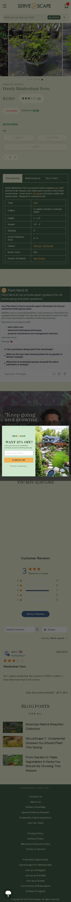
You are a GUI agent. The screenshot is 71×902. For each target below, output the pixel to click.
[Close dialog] (67, 427)
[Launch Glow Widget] (8, 894)
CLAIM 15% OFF (18, 460)
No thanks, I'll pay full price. (18, 466)
